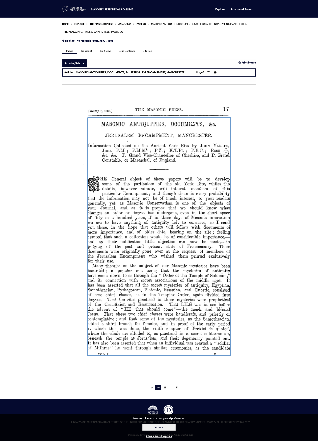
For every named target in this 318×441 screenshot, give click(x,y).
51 (177, 387)
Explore (220, 9)
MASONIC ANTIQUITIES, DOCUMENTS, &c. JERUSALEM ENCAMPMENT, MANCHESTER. (130, 72)
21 (165, 387)
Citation (147, 50)
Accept (159, 427)
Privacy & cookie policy (159, 436)
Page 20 (141, 24)
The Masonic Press (101, 24)
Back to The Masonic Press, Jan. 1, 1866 (88, 40)
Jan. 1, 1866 (124, 24)
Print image (248, 62)
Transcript (86, 50)
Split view (105, 50)
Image (69, 50)
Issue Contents (127, 50)
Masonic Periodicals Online (112, 9)
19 (152, 387)
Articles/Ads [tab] (72, 63)
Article (68, 72)
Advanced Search (242, 9)
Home (65, 24)
